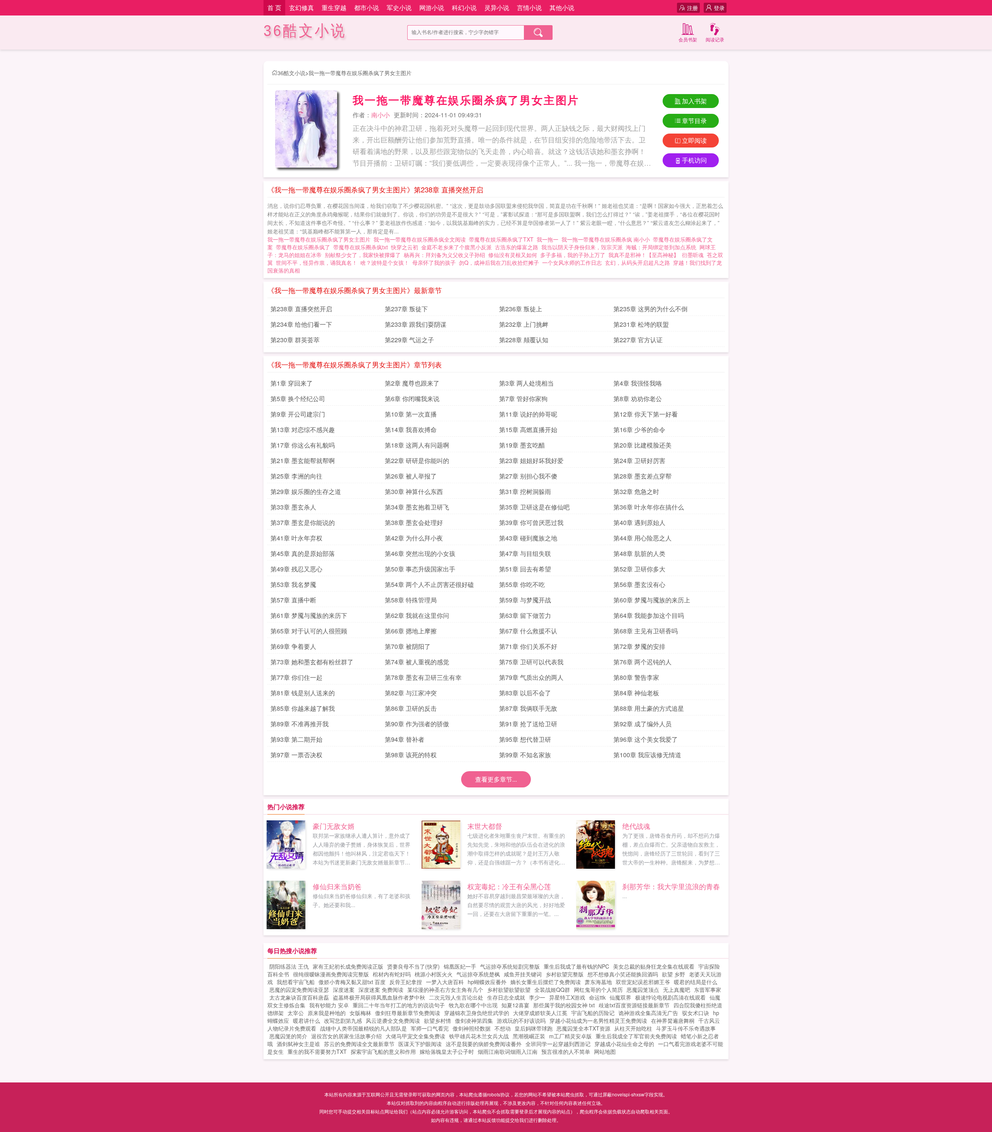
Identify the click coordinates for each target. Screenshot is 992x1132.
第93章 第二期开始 (296, 739)
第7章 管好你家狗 (523, 398)
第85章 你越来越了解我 (302, 708)
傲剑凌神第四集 (474, 1020)
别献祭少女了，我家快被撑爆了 (363, 255)
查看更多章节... (496, 779)
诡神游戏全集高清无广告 (648, 1013)
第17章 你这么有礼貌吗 (302, 445)
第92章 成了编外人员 (642, 723)
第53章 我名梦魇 (293, 584)
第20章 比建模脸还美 (642, 445)
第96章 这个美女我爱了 (645, 739)
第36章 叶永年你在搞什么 (648, 507)
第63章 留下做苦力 (525, 615)
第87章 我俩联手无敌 (528, 708)
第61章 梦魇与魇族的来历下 (308, 615)
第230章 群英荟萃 (295, 339)
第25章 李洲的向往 (296, 476)
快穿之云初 (404, 247)
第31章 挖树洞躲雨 (525, 491)
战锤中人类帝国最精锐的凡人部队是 (363, 1028)
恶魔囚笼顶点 (643, 989)
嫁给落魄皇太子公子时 (447, 1051)
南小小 (380, 114)
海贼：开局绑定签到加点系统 (661, 247)
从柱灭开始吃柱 (633, 1028)
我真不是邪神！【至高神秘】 (643, 255)
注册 (692, 8)
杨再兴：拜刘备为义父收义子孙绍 (444, 255)
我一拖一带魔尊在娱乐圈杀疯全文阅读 (421, 239)
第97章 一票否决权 (296, 754)
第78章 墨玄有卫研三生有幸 (423, 677)
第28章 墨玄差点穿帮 (642, 476)
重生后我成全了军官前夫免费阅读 (636, 1036)
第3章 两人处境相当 (526, 383)
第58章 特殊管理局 (411, 599)
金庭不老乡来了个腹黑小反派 (456, 247)
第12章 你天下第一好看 (645, 414)
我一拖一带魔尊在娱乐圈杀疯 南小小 (607, 239)
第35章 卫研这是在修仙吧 (534, 507)
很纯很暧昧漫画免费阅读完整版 (331, 974)
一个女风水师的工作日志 (572, 262)
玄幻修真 (301, 7)
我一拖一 (549, 239)
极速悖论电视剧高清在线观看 (670, 997)
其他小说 (561, 7)
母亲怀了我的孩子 (434, 262)
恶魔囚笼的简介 (288, 1036)
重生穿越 (334, 7)
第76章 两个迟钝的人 (642, 661)
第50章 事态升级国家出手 (420, 568)
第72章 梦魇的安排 (639, 646)
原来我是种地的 (327, 1013)
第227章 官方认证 (638, 339)
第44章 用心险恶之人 (642, 537)
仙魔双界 (620, 997)
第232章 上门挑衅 (523, 324)
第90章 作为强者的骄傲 (417, 723)
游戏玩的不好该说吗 (521, 1020)
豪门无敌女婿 (334, 826)
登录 (719, 8)
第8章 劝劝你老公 (637, 398)
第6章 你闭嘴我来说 (412, 398)
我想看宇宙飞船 (296, 982)
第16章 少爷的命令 (639, 429)
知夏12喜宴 (515, 1005)
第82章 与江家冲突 (411, 692)
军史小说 (399, 7)
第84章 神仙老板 (636, 692)
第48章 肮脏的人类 (639, 553)
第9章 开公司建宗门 (297, 414)
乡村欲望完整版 (565, 974)
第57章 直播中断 (293, 599)
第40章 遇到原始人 (639, 522)
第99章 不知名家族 (525, 754)
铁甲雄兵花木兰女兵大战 (479, 1036)
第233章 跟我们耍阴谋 (415, 324)
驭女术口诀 (695, 1013)
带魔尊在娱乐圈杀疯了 (304, 247)
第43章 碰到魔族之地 (528, 537)
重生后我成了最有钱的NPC (576, 966)
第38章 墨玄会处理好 (414, 522)
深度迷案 (344, 989)
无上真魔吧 (676, 989)
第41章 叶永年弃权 (296, 537)
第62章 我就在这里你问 (417, 615)
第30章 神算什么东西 (414, 491)
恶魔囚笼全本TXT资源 (583, 1028)
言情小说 (529, 7)
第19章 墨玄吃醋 (522, 445)
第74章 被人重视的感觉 (417, 661)
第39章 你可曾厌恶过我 (531, 522)
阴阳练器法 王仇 (289, 966)
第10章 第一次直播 (411, 414)
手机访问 (694, 160)
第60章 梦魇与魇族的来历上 (651, 599)
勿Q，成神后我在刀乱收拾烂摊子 (499, 262)
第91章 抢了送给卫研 (528, 723)
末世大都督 (484, 826)
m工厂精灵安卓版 (570, 1036)
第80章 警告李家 (636, 677)
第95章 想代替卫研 (525, 739)
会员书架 (688, 39)
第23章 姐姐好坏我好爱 (531, 460)
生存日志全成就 (506, 997)
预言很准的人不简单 (565, 1051)
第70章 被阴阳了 (408, 646)
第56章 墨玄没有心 (639, 584)
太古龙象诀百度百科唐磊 (299, 997)
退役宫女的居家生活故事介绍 (346, 1036)
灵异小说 (496, 7)
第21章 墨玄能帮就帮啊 (302, 460)
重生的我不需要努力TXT (317, 1051)
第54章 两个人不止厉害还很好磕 (429, 584)
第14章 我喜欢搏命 (411, 429)
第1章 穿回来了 (291, 383)
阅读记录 (715, 39)
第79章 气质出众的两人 (531, 677)
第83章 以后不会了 (525, 692)
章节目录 (694, 120)
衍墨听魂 (693, 255)
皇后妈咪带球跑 (534, 1028)
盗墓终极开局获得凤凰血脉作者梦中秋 (379, 997)
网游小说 (431, 7)
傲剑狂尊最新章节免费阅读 (407, 1013)
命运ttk (597, 997)
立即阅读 (694, 140)
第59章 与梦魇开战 (525, 599)
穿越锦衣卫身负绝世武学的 (476, 1013)
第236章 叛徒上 (520, 308)
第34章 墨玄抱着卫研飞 (417, 507)
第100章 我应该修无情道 (647, 754)
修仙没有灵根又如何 (512, 255)
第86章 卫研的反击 (411, 708)
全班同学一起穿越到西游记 (558, 1044)
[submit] (538, 32)
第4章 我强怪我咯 (637, 383)
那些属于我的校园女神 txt (564, 1005)
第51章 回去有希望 (525, 568)
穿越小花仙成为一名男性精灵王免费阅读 (598, 1020)
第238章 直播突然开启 (301, 308)
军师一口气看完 (430, 1028)
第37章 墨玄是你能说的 (302, 522)
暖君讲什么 (306, 1020)
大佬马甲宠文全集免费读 (415, 1036)
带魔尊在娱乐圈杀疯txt (362, 247)
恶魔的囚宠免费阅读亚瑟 (299, 989)
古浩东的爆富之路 (516, 247)
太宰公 (296, 1013)
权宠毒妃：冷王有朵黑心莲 (509, 886)
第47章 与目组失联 (525, 553)
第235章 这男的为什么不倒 (650, 308)
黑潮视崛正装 (529, 1036)
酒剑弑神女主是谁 (298, 1044)
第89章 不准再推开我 (299, 723)
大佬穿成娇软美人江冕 (540, 1013)
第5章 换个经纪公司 (297, 398)
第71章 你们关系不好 (528, 646)
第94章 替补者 (404, 739)
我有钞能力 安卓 (329, 1005)
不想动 (502, 1028)
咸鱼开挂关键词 (523, 974)
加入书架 (694, 100)
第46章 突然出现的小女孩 (420, 553)
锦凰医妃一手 (460, 966)
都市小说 (366, 7)
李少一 (537, 997)
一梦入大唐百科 (445, 982)
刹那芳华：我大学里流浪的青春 (671, 886)
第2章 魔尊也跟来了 (412, 383)
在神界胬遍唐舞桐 (672, 1020)
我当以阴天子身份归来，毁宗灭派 (582, 247)
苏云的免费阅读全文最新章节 (359, 1044)
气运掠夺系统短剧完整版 (510, 966)
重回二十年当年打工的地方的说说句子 (399, 1005)
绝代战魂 (636, 826)
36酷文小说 (305, 30)
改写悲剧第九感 (343, 1020)
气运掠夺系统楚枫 (478, 974)
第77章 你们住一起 (296, 677)
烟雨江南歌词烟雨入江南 (507, 1051)
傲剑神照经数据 (472, 1028)
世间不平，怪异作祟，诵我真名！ (316, 262)
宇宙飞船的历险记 (593, 1013)
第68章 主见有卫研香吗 (645, 630)
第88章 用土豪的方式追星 (648, 708)
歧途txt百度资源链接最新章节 (634, 1005)
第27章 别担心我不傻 (528, 476)
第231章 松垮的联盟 (641, 324)
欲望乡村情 (437, 1020)
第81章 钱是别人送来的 (302, 692)
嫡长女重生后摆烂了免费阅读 (545, 982)
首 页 (274, 7)
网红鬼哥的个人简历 (598, 989)
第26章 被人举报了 (411, 476)
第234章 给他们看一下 (301, 324)
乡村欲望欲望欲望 (508, 989)
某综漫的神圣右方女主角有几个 (445, 989)
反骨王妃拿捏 (405, 982)
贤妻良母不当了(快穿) (413, 966)
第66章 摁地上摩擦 (411, 630)
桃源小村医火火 (434, 974)
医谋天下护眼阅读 (420, 1044)
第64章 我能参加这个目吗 (648, 615)
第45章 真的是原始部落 (302, 553)
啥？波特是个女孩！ (384, 262)
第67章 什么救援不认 (528, 630)
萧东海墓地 (598, 982)
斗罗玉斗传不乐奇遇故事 (686, 1028)
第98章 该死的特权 (411, 754)
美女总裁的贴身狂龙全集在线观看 (653, 966)
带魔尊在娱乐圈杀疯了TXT (503, 239)
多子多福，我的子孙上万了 (572, 255)
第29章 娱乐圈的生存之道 (305, 491)
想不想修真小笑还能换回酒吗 (622, 974)
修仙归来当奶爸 (337, 886)
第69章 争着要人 (293, 646)
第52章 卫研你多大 (639, 568)
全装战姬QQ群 (552, 989)
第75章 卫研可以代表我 (531, 661)
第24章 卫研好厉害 (639, 460)
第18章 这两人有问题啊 (417, 445)
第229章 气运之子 (409, 339)
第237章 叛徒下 (406, 308)
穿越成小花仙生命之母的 (624, 1044)
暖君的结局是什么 (695, 982)
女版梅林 (360, 1013)
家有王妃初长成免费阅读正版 (348, 966)
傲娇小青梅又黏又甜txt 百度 (352, 982)
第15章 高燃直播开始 (528, 429)
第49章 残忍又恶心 (296, 568)
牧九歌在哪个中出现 (473, 1005)
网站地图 (605, 1051)
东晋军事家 (707, 989)
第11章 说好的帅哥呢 (528, 414)
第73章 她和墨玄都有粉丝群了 (311, 661)
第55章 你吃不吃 (522, 584)
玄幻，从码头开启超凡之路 (637, 262)
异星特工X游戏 (567, 997)
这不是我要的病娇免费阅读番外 (484, 1044)
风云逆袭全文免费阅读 (393, 1020)
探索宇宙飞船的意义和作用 (383, 1051)
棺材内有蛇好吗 (392, 974)
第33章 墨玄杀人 (293, 507)
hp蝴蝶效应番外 (487, 982)
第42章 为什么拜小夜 (414, 537)
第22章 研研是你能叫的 (417, 460)
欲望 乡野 (673, 974)
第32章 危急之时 (636, 491)
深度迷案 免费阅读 (380, 989)
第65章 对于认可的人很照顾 (308, 630)
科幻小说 (464, 7)
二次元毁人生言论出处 (456, 997)
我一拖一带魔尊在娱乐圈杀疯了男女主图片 (360, 73)
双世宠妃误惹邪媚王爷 (643, 982)
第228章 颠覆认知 (523, 339)
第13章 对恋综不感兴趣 (302, 429)
